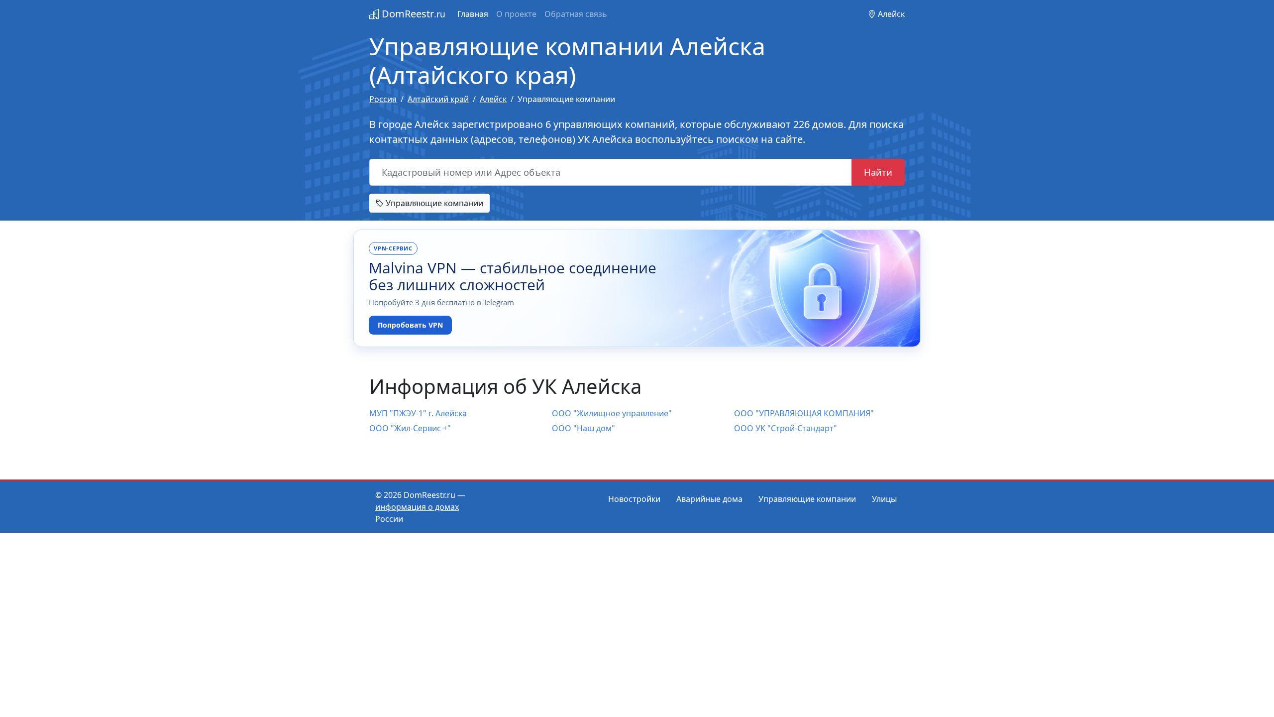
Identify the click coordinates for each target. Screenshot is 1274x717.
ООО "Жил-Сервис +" (410, 428)
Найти (878, 172)
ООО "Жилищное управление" (612, 413)
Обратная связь (575, 13)
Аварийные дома (709, 498)
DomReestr (412, 13)
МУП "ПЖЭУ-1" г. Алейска (418, 413)
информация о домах (417, 506)
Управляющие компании (433, 203)
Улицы (884, 498)
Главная (472, 13)
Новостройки (634, 498)
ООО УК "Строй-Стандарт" (785, 428)
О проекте (516, 13)
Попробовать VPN (410, 325)
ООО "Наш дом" (583, 428)
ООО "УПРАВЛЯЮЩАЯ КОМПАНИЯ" (804, 413)
